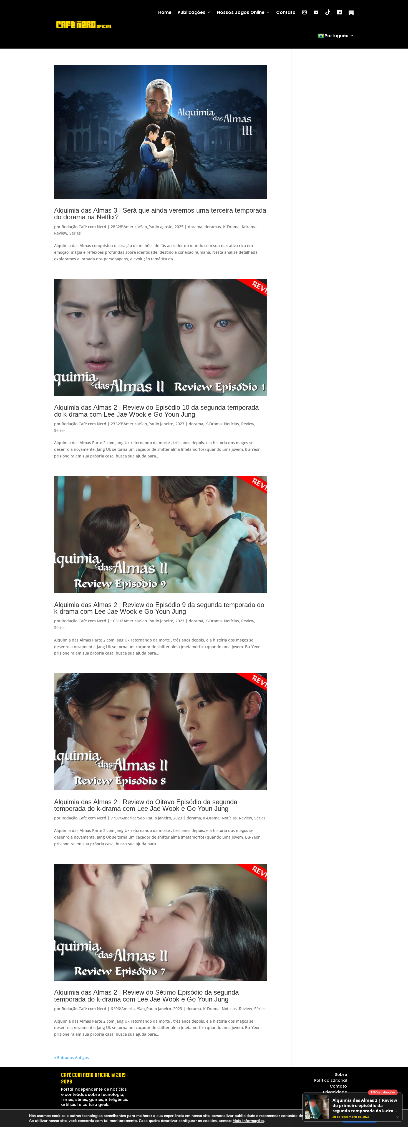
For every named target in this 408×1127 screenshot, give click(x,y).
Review (60, 233)
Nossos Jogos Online (241, 12)
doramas (213, 226)
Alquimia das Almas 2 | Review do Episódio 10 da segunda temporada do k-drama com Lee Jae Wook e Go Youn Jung (156, 411)
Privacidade (335, 1092)
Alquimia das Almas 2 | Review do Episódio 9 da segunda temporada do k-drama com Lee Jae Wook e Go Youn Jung (159, 608)
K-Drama (231, 226)
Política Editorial (330, 1080)
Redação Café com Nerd (84, 226)
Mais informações (248, 1120)
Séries (75, 233)
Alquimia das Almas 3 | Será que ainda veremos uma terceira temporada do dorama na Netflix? (160, 214)
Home (165, 12)
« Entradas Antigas (71, 1057)
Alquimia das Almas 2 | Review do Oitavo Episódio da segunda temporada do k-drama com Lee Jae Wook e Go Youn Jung (145, 805)
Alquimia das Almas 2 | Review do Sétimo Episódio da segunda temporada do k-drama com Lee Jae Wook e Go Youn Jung (146, 995)
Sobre (341, 1074)
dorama (195, 226)
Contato (286, 12)
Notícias (231, 423)
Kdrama (249, 226)
